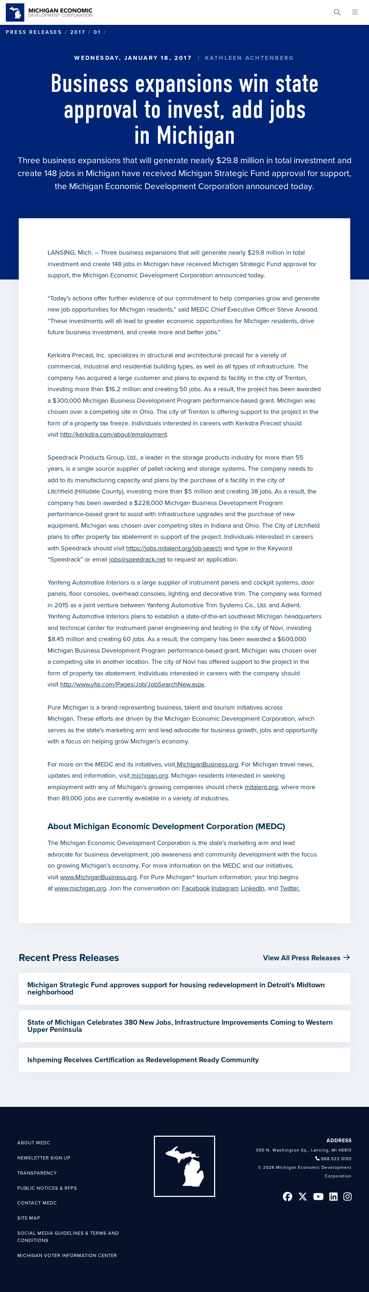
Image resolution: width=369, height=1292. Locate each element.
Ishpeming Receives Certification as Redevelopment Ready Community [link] (143, 1060)
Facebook (196, 888)
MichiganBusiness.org (206, 764)
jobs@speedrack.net (137, 559)
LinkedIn (252, 888)
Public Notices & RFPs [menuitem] (47, 1188)
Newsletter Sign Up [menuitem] (44, 1158)
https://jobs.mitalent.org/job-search (174, 548)
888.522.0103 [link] (336, 1158)
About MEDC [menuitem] (33, 1143)
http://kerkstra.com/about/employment (113, 434)
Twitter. (290, 888)
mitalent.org (261, 787)
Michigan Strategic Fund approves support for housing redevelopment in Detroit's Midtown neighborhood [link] (176, 989)
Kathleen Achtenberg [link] (250, 58)
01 (97, 32)
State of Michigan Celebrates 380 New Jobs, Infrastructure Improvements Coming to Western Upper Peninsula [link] (180, 1026)
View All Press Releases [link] (302, 958)
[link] (49, 12)
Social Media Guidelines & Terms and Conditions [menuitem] (68, 1236)
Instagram (225, 888)
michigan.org (149, 775)
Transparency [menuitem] (37, 1173)
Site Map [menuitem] (28, 1218)
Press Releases (34, 32)
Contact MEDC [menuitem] (37, 1203)
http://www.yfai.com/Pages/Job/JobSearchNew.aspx (132, 684)
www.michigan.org (80, 888)
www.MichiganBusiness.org (98, 877)
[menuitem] (337, 12)
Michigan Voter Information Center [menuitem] (67, 1256)
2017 (77, 32)
